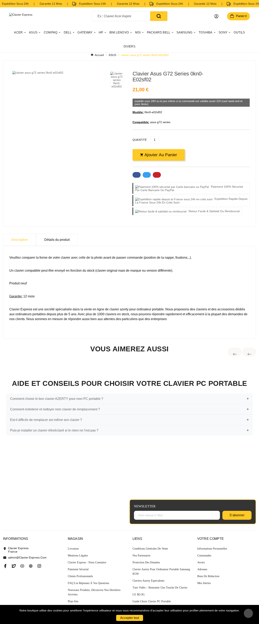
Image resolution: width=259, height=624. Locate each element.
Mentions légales (78, 555)
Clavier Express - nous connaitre (87, 562)
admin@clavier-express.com (27, 557)
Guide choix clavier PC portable (152, 601)
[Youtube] (22, 566)
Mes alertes (204, 583)
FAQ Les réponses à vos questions (88, 583)
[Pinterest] (31, 566)
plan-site (73, 601)
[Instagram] (39, 566)
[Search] (159, 16)
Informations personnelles (212, 548)
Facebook (137, 175)
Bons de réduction (208, 576)
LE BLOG (139, 594)
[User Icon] (216, 16)
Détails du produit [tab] (57, 239)
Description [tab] (19, 239)
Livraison (73, 548)
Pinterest (157, 175)
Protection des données (146, 562)
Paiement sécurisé (78, 569)
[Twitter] (14, 566)
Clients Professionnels (80, 576)
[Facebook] (5, 566)
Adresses (202, 569)
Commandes (204, 555)
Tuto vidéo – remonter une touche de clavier (160, 587)
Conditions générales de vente (150, 548)
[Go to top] (248, 613)
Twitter (147, 175)
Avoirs (201, 562)
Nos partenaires (141, 555)
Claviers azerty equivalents (148, 580)
